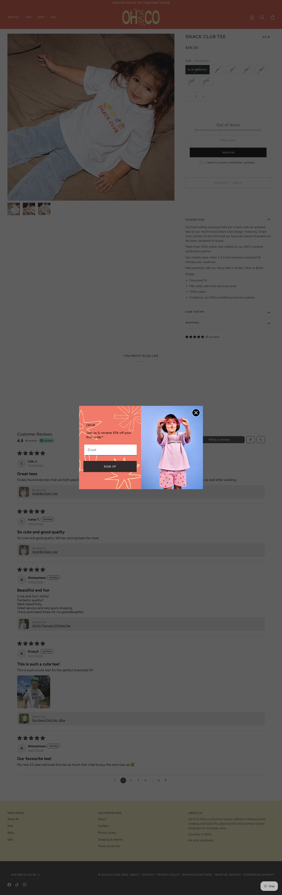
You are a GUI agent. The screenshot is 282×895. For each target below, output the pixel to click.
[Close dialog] (196, 412)
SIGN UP (110, 466)
